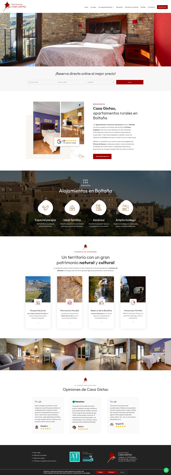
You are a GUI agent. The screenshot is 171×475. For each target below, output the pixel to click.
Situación (119, 7)
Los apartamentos (105, 7)
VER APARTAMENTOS (102, 156)
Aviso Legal (36, 452)
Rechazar (111, 472)
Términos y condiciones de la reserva (44, 461)
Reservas (162, 7)
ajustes (88, 473)
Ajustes (122, 472)
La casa (93, 7)
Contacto (151, 7)
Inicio (86, 7)
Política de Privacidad (39, 455)
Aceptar (100, 472)
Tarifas (143, 7)
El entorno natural (131, 7)
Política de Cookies (39, 458)
